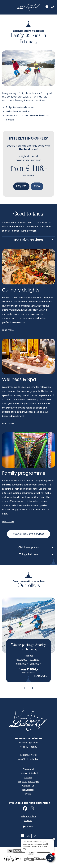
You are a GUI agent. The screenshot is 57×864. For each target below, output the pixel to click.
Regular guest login (28, 781)
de (28, 835)
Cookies (29, 826)
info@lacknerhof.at (28, 759)
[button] (25, 688)
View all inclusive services (28, 534)
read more (8, 423)
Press (28, 794)
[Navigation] (4, 7)
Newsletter (28, 789)
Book (37, 186)
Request (21, 186)
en (34, 835)
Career (28, 777)
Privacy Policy (28, 816)
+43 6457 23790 (28, 755)
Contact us (28, 785)
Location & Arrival (28, 773)
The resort (28, 769)
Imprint (28, 820)
